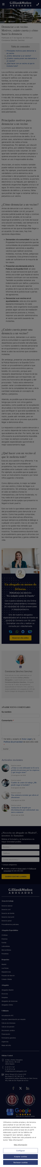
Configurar (20, 1151)
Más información (20, 1145)
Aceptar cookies (20, 1156)
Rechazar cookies (20, 1162)
